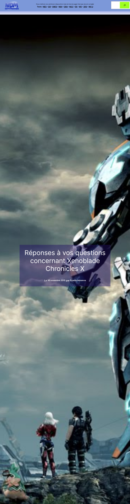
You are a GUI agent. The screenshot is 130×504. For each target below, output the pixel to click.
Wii (80, 7)
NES (44, 7)
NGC (71, 7)
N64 (60, 7)
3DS (85, 7)
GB (49, 7)
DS (76, 7)
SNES (54, 7)
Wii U (91, 7)
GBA (66, 7)
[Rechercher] (124, 5)
